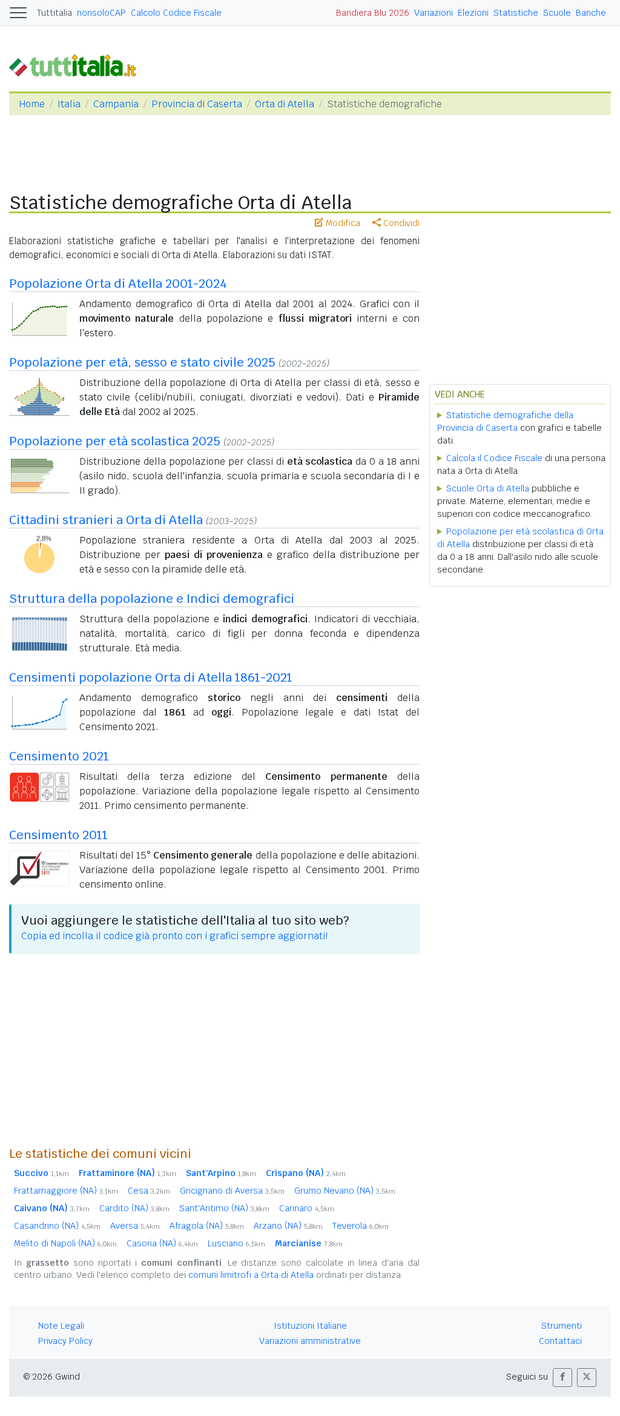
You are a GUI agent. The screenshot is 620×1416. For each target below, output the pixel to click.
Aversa (135, 1225)
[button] (562, 1377)
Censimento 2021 (59, 756)
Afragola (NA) (207, 1225)
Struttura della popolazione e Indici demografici (151, 599)
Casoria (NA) (162, 1243)
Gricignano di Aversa (232, 1190)
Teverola (360, 1225)
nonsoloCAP (101, 12)
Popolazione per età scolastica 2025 (114, 441)
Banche (591, 12)
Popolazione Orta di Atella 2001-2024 (118, 283)
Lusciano (236, 1243)
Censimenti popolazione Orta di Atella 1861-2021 (150, 677)
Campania (116, 104)
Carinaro (306, 1208)
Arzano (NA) (288, 1225)
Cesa (149, 1190)
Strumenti (561, 1325)
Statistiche (515, 12)
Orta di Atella (284, 104)
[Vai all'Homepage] (77, 64)
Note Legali (61, 1325)
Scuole (557, 12)
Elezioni (473, 12)
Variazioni (433, 12)
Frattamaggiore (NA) (66, 1190)
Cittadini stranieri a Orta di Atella (106, 520)
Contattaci (560, 1340)
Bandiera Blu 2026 (372, 12)
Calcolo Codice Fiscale (176, 12)
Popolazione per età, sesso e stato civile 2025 (142, 362)
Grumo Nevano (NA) (344, 1190)
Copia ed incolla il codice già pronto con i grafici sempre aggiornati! (174, 935)
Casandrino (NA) (57, 1225)
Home (32, 104)
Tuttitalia (54, 12)
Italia (69, 104)
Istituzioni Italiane (310, 1325)
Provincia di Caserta (196, 104)
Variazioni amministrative (310, 1340)
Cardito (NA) (134, 1208)
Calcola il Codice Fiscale (494, 458)
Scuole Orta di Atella (487, 488)
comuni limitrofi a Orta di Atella (251, 1274)
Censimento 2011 (58, 835)
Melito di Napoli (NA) (65, 1243)
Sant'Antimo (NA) (224, 1208)
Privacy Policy (65, 1340)
